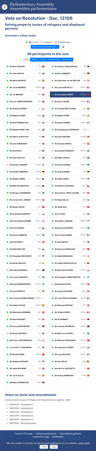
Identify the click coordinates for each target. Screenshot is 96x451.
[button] (63, 47)
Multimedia (57, 436)
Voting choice (67, 59)
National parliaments (46, 433)
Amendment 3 (27, 412)
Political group (54, 59)
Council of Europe (23, 433)
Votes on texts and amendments (44, 47)
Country (43, 59)
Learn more (84, 443)
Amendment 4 (27, 415)
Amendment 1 (27, 404)
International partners (70, 433)
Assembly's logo (41, 436)
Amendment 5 (27, 419)
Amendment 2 (27, 408)
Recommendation (28, 423)
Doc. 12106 (65, 400)
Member (35, 59)
